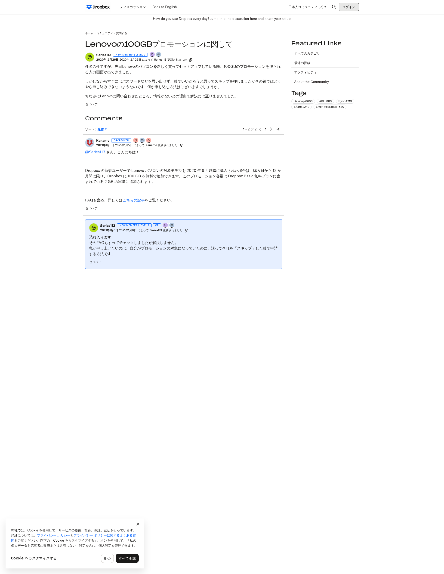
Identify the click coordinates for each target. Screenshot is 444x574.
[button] (89, 57)
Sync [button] (345, 101)
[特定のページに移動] (278, 129)
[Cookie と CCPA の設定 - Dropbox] (75, 543)
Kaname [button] (102, 140)
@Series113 (95, 152)
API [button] (325, 101)
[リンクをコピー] (190, 60)
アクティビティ (305, 72)
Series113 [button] (103, 55)
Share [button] (301, 106)
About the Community (311, 82)
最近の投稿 (302, 63)
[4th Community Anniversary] (136, 141)
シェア (91, 104)
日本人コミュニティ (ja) (306, 7)
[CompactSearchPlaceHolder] (334, 7)
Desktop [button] (303, 101)
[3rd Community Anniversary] (152, 55)
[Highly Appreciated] (149, 141)
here (253, 19)
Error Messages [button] (330, 106)
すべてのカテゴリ (307, 53)
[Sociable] (142, 141)
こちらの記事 (134, 200)
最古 (102, 129)
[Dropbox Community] (98, 7)
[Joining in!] (159, 55)
